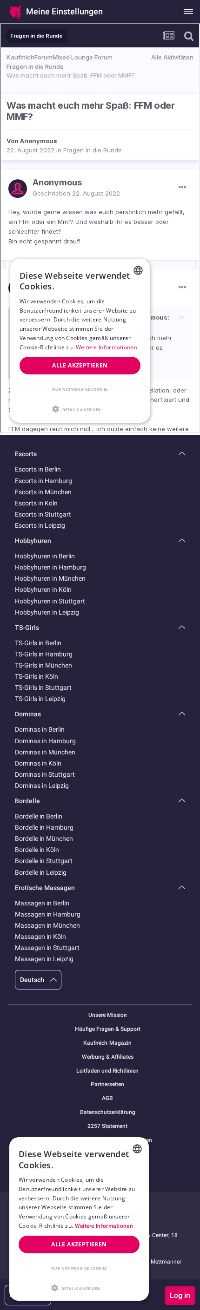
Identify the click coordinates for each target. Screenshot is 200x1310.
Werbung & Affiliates (107, 1057)
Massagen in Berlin (42, 903)
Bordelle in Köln (37, 849)
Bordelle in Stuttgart (44, 861)
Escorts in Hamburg (43, 481)
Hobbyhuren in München (50, 578)
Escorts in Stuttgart (43, 514)
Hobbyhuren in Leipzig (47, 612)
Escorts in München (43, 492)
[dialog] (79, 1219)
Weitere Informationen (104, 1226)
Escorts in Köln (36, 503)
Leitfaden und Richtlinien (107, 1071)
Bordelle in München (44, 838)
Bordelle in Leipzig (41, 872)
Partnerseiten (107, 1084)
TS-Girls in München (43, 665)
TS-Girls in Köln (36, 676)
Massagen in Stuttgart (47, 947)
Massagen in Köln (40, 936)
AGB (107, 1098)
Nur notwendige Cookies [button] (79, 1268)
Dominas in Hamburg (45, 741)
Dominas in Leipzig (42, 785)
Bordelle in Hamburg (44, 827)
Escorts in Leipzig (40, 525)
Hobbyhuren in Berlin (45, 556)
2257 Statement (107, 1126)
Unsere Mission (107, 1015)
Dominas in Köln (38, 763)
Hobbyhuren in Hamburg (50, 567)
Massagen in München (47, 925)
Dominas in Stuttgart (45, 774)
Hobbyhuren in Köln (43, 589)
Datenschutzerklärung (107, 1112)
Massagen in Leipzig (44, 959)
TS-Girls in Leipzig (40, 698)
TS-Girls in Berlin (38, 643)
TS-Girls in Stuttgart (43, 687)
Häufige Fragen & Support (107, 1029)
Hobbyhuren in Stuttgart (50, 601)
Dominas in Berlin (40, 729)
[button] (79, 1287)
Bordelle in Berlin (38, 816)
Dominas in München (45, 752)
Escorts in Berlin (38, 469)
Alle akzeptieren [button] (79, 1244)
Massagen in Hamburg (47, 914)
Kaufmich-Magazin (107, 1043)
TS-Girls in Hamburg (44, 654)
